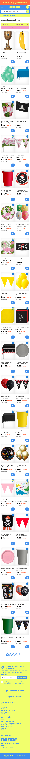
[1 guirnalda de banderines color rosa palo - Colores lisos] (8, 488)
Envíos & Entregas (6, 709)
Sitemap (3, 728)
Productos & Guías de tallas (9, 710)
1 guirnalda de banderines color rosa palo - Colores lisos (7, 500)
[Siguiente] (23, 654)
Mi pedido (4, 707)
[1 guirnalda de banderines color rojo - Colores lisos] (22, 522)
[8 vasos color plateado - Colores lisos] (22, 556)
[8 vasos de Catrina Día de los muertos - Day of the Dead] (8, 591)
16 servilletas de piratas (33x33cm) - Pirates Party (22, 328)
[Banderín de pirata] (22, 109)
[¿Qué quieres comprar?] (2, 7)
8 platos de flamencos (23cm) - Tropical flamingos (7, 225)
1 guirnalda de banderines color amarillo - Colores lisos (7, 294)
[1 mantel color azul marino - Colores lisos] (22, 75)
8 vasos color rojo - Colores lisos (6, 190)
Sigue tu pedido (16, 696)
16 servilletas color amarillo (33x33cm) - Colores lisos (6, 328)
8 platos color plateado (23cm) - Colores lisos (21, 362)
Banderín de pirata (20, 121)
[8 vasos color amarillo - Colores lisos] (22, 419)
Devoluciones (5, 712)
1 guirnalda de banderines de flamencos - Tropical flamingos (21, 156)
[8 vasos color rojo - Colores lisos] (8, 178)
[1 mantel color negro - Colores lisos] (8, 419)
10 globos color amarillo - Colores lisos (22, 294)
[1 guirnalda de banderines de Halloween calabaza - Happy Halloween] (22, 625)
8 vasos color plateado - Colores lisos (22, 569)
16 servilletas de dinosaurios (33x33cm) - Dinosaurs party (22, 500)
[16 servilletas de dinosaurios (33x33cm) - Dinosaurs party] (22, 488)
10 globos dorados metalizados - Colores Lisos (21, 466)
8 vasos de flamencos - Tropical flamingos (7, 122)
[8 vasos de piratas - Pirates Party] (8, 522)
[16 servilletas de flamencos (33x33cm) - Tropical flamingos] (8, 247)
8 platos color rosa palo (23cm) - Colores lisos (7, 569)
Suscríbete (22, 678)
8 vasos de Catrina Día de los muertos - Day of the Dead (7, 603)
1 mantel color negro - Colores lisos (7, 431)
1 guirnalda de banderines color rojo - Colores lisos (21, 534)
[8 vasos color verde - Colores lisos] (8, 625)
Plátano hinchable (20, 52)
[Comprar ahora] (13, 61)
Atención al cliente (16, 691)
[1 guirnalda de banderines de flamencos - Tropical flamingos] (22, 144)
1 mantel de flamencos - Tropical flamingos (7, 156)
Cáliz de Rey (4, 52)
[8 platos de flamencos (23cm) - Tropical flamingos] (8, 212)
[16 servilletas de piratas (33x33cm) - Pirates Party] (22, 316)
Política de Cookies (6, 726)
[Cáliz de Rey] (8, 40)
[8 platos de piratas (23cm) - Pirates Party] (22, 178)
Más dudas (4, 714)
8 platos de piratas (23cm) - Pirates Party (21, 190)
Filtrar (6, 24)
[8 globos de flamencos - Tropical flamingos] (22, 212)
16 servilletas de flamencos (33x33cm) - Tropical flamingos (7, 259)
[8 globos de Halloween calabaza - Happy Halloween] (22, 591)
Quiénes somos (5, 730)
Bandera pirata (19, 259)
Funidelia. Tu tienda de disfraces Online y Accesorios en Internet (14, 7)
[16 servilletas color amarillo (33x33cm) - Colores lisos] (8, 316)
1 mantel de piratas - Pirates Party (7, 362)
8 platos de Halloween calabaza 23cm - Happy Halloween (7, 466)
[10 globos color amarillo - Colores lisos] (22, 281)
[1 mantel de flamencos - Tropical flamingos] (8, 144)
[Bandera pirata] (22, 247)
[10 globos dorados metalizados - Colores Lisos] (22, 453)
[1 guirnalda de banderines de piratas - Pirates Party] (22, 384)
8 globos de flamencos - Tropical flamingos (22, 225)
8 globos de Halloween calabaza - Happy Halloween (21, 603)
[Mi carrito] (27, 7)
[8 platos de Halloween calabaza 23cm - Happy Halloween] (8, 453)
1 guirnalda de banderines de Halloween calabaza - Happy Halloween (21, 638)
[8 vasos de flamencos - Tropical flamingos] (8, 109)
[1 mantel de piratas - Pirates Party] (8, 350)
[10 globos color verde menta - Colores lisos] (8, 75)
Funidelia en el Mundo (7, 721)
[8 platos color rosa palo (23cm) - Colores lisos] (8, 556)
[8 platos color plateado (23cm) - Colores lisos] (22, 350)
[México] (2, 740)
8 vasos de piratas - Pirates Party (6, 534)
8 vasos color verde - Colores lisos (7, 638)
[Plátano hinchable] (22, 40)
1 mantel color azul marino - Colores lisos (21, 87)
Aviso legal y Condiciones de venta (11, 723)
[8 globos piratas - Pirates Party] (8, 384)
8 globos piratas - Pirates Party (6, 397)
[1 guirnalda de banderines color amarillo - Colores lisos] (8, 281)
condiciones (7, 683)
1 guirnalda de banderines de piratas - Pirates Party (22, 397)
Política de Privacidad (7, 725)
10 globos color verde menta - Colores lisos (7, 87)
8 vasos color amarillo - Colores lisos (22, 431)
